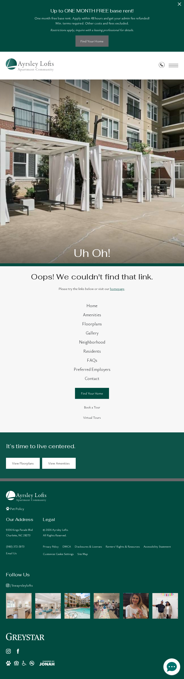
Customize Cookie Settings (58, 554)
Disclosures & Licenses (88, 546)
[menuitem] (92, 305)
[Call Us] (162, 65)
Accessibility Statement (157, 546)
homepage (117, 288)
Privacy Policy (51, 546)
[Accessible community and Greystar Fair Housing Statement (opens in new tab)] (24, 663)
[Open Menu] (173, 65)
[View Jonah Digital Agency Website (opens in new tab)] (46, 663)
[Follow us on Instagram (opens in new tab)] (8, 651)
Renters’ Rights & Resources (123, 546)
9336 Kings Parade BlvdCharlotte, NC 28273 (19, 532)
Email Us (11, 553)
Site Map (82, 554)
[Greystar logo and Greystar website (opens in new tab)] (25, 636)
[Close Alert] (179, 5)
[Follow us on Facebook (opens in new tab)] (18, 651)
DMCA (67, 546)
